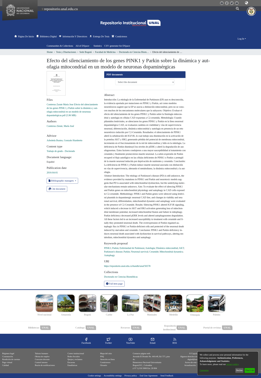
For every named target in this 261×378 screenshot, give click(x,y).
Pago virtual (7, 362)
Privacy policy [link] (130, 376)
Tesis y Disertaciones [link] (66, 52)
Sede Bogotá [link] (85, 52)
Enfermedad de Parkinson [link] (132, 248)
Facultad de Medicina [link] (105, 52)
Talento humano (41, 353)
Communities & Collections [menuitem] (60, 46)
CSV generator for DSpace (117, 46)
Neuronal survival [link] (139, 251)
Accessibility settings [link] (113, 376)
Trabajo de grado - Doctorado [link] (61, 151)
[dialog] (228, 363)
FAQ (102, 356)
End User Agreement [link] (149, 376)
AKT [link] (181, 248)
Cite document (58, 189)
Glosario (103, 365)
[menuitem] (83, 46)
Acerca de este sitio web (194, 362)
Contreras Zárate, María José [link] (60, 126)
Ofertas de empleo (42, 356)
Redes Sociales (74, 356)
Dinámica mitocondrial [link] (167, 248)
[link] (121, 276)
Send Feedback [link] (166, 376)
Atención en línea (107, 359)
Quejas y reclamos (75, 359)
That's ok (249, 370)
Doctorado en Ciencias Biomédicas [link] (134, 52)
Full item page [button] (115, 283)
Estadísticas (72, 365)
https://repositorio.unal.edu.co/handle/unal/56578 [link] (127, 266)
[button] (246, 3)
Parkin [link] (115, 248)
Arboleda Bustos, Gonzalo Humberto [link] (64, 140)
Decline (239, 370)
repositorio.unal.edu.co (61, 9)
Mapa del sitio (106, 353)
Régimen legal (8, 353)
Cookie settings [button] (94, 376)
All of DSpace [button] (82, 46)
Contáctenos (105, 362)
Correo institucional (76, 353)
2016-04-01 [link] (52, 172)
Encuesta (71, 362)
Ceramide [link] (153, 251)
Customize (204, 370)
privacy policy (232, 364)
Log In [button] (241, 38)
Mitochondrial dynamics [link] (171, 251)
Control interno (41, 362)
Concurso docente (42, 359)
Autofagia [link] (150, 248)
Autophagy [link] (109, 255)
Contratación (7, 356)
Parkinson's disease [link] (113, 251)
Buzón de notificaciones (45, 365)
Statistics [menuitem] (97, 46)
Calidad (5, 365)
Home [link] (50, 52)
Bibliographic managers (62, 180)
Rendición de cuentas (11, 359)
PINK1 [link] (107, 248)
